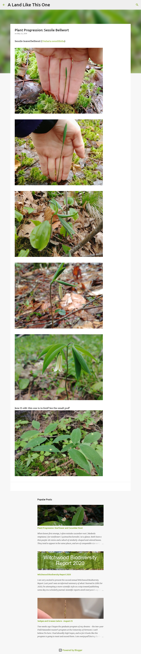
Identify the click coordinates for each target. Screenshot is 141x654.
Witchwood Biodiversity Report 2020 (54, 574)
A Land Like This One (29, 4)
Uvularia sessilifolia (53, 41)
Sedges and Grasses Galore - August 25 (55, 621)
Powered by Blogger (72, 650)
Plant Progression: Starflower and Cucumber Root (60, 528)
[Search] (54, 5)
